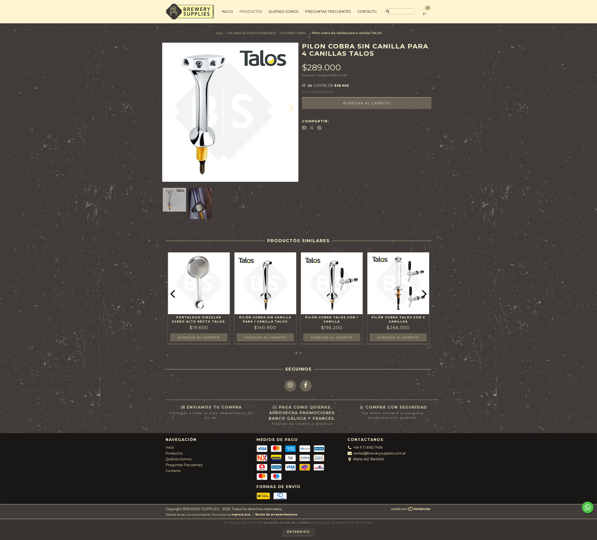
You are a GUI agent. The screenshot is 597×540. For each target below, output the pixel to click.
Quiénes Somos (283, 12)
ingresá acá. (241, 514)
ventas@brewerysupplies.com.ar (379, 453)
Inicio (227, 12)
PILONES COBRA (294, 33)
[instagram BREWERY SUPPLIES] (290, 386)
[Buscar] (387, 11)
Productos (250, 12)
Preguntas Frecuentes (328, 12)
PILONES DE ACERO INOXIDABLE (252, 33)
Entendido (298, 531)
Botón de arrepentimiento (276, 514)
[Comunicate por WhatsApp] (588, 507)
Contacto (367, 12)
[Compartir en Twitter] (312, 127)
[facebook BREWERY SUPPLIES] (306, 386)
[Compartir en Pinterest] (319, 127)
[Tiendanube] (411, 510)
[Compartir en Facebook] (304, 127)
